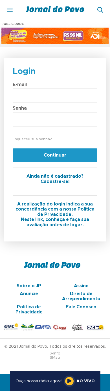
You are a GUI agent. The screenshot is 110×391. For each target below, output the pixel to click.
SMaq (55, 358)
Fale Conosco (81, 307)
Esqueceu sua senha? (32, 139)
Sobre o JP (29, 286)
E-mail (20, 84)
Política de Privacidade (29, 309)
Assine (81, 286)
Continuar (55, 155)
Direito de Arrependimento (81, 296)
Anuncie (29, 293)
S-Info (55, 353)
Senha (20, 108)
